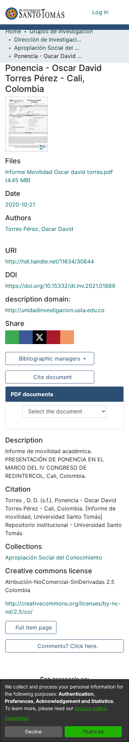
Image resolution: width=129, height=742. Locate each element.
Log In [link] (100, 12)
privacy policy (90, 708)
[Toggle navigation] (119, 12)
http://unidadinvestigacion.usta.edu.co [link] (55, 310)
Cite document (52, 377)
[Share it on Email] (67, 337)
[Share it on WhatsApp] (12, 337)
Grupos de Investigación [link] (61, 31)
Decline (33, 731)
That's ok (93, 731)
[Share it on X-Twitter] (39, 337)
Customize (17, 718)
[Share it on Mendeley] (53, 337)
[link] (53, 557)
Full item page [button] (33, 627)
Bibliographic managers (49, 358)
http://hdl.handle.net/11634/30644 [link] (49, 261)
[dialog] (64, 711)
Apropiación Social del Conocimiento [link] (48, 47)
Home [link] (13, 31)
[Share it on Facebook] (26, 337)
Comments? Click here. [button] (67, 646)
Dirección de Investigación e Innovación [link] (48, 39)
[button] (34, 12)
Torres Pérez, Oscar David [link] (39, 228)
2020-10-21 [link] (20, 204)
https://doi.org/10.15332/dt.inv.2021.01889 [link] (60, 285)
